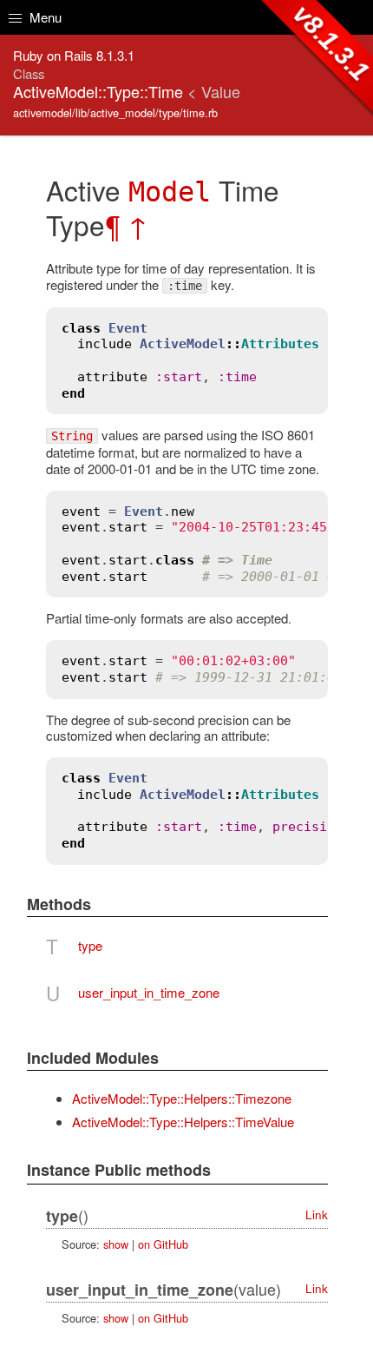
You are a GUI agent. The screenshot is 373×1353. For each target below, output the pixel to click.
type (90, 945)
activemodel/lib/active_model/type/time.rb (115, 112)
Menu (44, 17)
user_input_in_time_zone (148, 992)
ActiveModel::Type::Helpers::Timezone (181, 1098)
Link (316, 1214)
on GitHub (163, 1244)
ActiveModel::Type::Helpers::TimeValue (183, 1121)
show (115, 1244)
